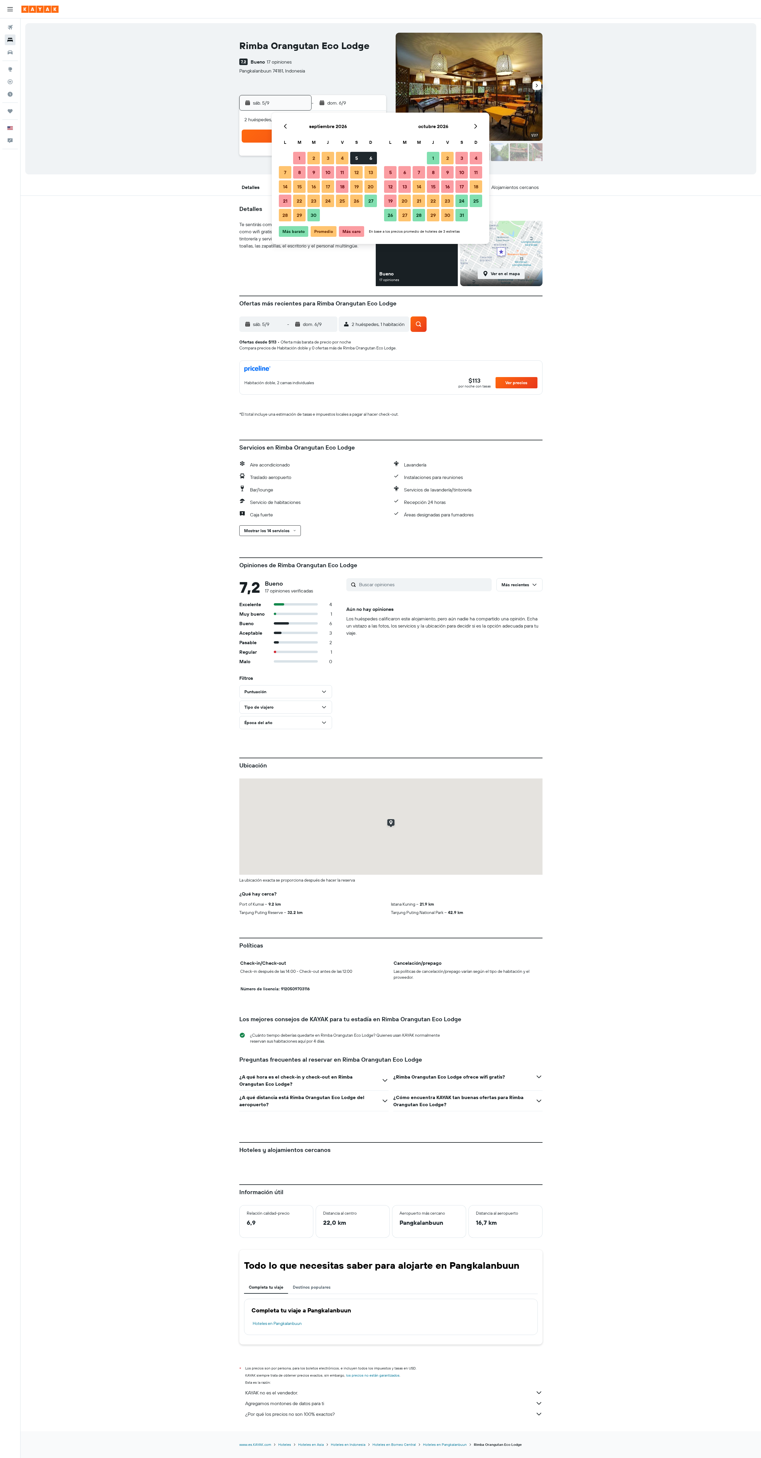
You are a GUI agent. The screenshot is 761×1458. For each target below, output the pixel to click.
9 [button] (313, 172)
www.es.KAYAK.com (255, 1444)
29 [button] (299, 215)
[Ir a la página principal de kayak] (40, 9)
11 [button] (342, 172)
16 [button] (314, 187)
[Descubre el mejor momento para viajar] (10, 94)
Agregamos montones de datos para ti (284, 1403)
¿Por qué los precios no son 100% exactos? (290, 1414)
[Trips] (10, 111)
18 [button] (342, 187)
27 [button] (370, 201)
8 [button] (299, 172)
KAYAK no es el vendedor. (271, 1393)
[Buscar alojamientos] (10, 40)
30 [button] (314, 215)
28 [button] (285, 215)
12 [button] (356, 172)
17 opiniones (279, 62)
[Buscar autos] (10, 52)
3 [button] (328, 158)
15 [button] (299, 187)
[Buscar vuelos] (10, 27)
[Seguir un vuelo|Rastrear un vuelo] (10, 82)
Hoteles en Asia (311, 1444)
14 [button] (285, 187)
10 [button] (328, 172)
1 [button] (299, 158)
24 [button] (328, 201)
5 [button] (356, 158)
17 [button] (328, 187)
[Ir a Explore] (10, 69)
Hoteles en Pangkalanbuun (277, 1323)
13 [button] (371, 172)
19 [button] (356, 187)
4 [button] (342, 158)
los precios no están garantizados (373, 1375)
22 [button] (299, 201)
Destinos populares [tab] (312, 1287)
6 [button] (371, 158)
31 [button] (462, 215)
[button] (10, 9)
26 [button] (356, 201)
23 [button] (313, 201)
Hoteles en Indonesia (348, 1444)
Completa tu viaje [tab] (266, 1287)
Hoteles (284, 1444)
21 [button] (285, 201)
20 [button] (371, 187)
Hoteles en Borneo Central (394, 1444)
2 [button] (313, 158)
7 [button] (285, 172)
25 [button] (342, 201)
